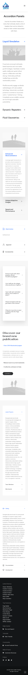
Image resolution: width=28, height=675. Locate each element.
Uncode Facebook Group (11, 645)
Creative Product (7, 592)
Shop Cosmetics (7, 598)
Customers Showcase (10, 653)
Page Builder (6, 606)
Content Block (6, 613)
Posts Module (6, 612)
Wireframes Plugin (7, 610)
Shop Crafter (6, 596)
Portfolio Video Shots (8, 594)
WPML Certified (7, 621)
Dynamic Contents (7, 615)
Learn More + (8, 373)
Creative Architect (7, 590)
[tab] (14, 41)
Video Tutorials (8, 636)
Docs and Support (9, 629)
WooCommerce (7, 608)
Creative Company (7, 588)
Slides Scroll (6, 617)
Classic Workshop (7, 587)
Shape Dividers (6, 619)
